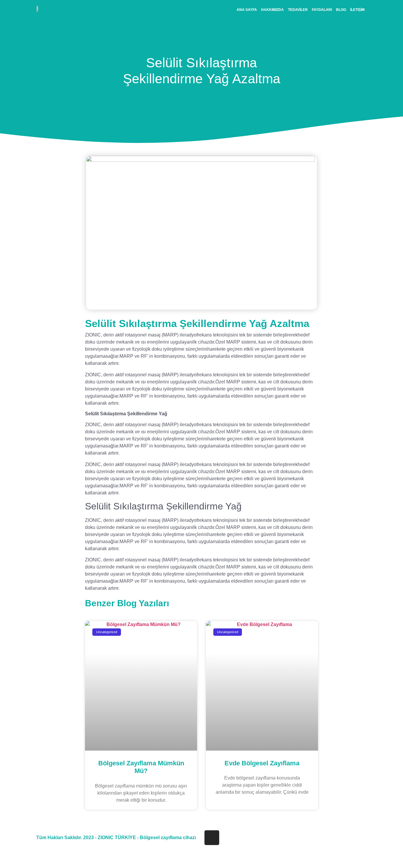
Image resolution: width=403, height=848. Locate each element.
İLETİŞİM (357, 10)
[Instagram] (211, 837)
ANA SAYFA (247, 10)
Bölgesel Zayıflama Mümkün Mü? (141, 767)
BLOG (341, 10)
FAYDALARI (322, 10)
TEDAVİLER (298, 10)
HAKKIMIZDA (272, 10)
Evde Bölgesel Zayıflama (262, 763)
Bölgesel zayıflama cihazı (168, 837)
